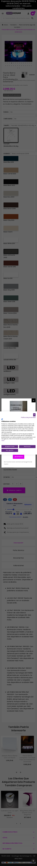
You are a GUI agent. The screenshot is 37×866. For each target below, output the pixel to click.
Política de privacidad (28, 417)
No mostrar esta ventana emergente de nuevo (18, 463)
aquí (2, 440)
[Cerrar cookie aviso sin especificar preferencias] (34, 414)
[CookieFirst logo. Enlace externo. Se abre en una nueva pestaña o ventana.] (2, 419)
